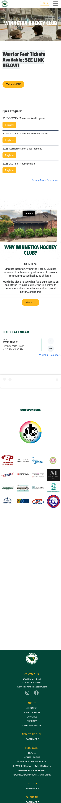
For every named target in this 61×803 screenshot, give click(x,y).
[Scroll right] (51, 348)
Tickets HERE (13, 84)
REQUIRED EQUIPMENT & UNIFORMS (32, 774)
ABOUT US (31, 708)
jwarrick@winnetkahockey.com (32, 686)
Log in (45, 3)
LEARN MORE (32, 739)
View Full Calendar (49, 354)
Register (9, 124)
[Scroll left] (51, 341)
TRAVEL (32, 752)
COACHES (32, 716)
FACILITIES (31, 721)
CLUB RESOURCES (32, 725)
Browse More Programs (44, 179)
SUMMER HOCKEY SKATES (31, 770)
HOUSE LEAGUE (32, 757)
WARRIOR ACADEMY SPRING (32, 761)
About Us (30, 302)
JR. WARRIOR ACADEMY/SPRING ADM (31, 766)
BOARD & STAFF (31, 712)
